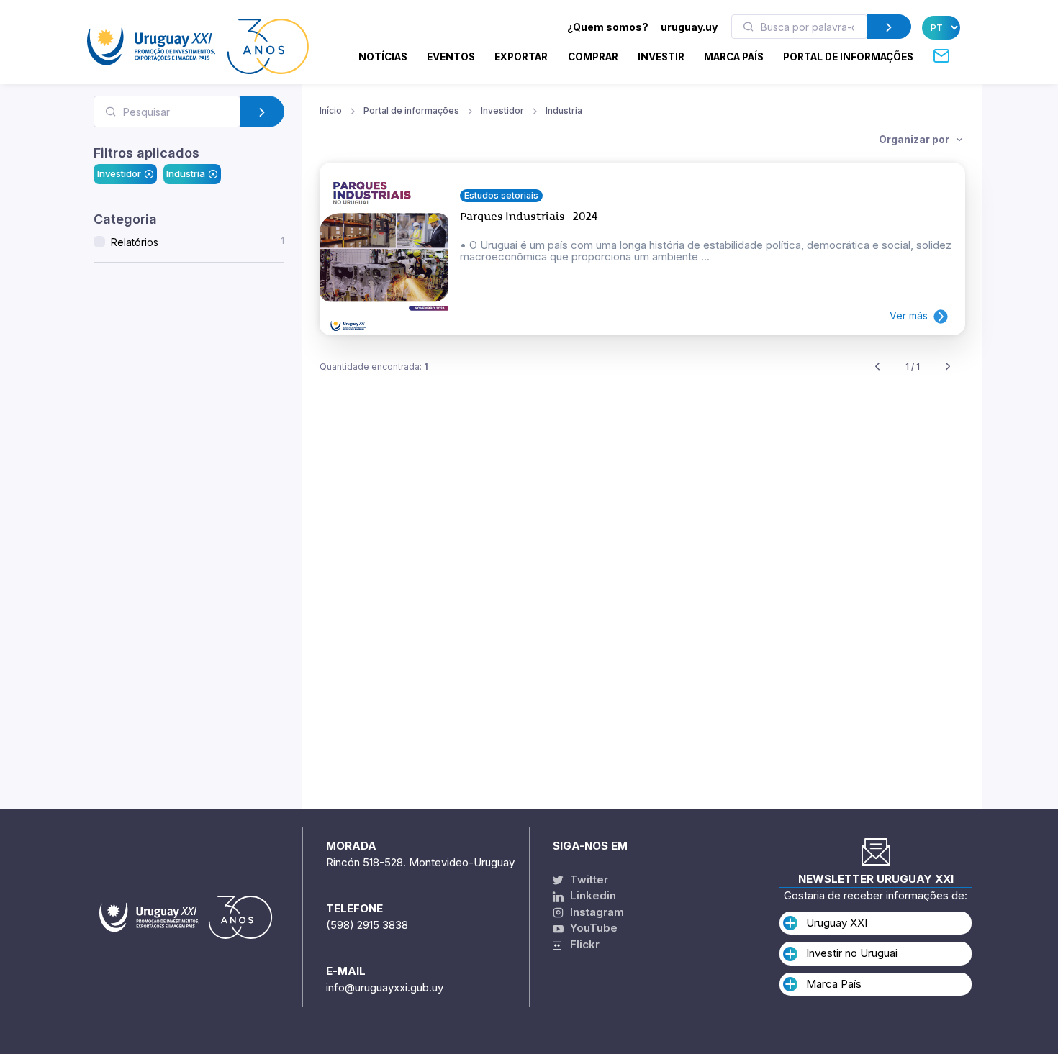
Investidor (119, 173)
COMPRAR (593, 57)
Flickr (580, 944)
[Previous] (877, 367)
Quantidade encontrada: (374, 366)
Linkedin (591, 895)
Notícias (382, 57)
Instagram (595, 912)
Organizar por (915, 139)
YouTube (592, 928)
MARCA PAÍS (734, 57)
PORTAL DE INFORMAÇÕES (848, 57)
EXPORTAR (521, 57)
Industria (185, 173)
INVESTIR (661, 57)
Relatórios (197, 241)
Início (331, 110)
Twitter (587, 879)
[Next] (948, 367)
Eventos (451, 57)
